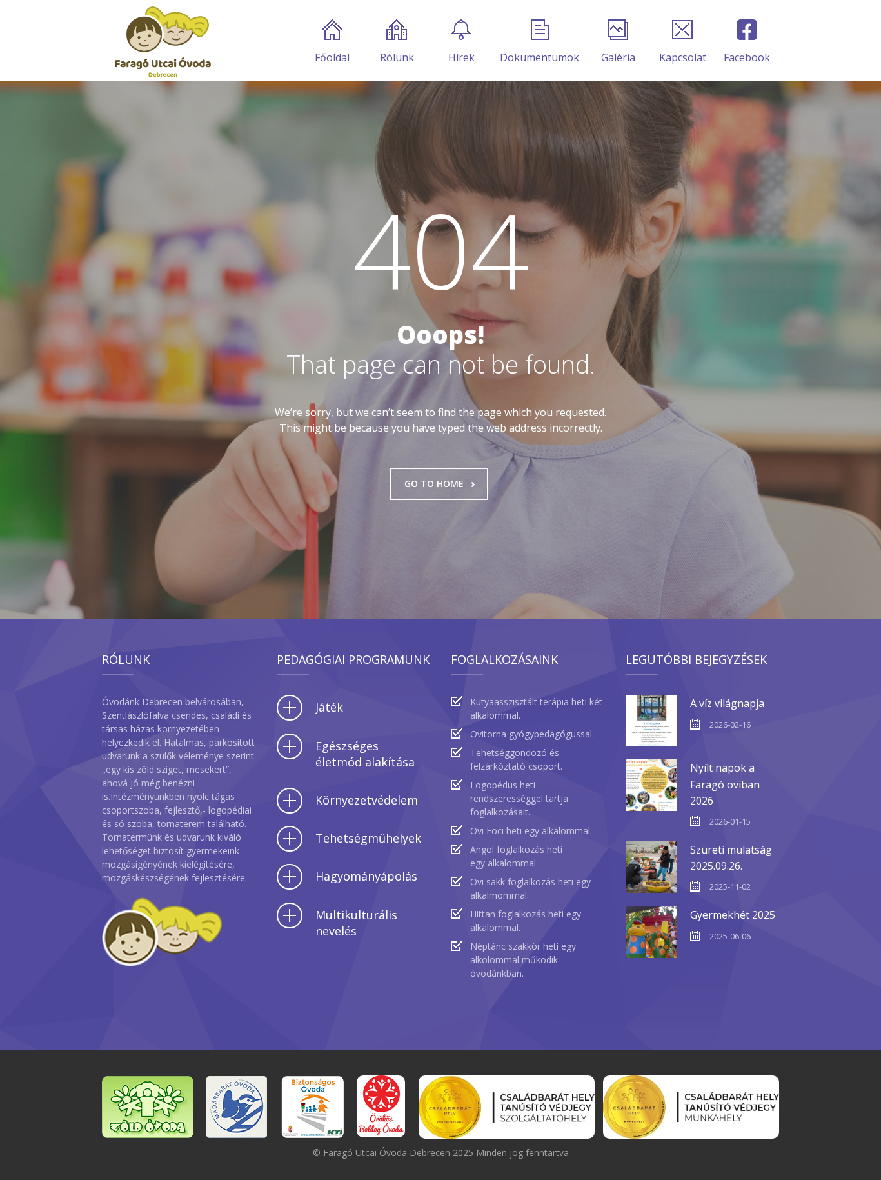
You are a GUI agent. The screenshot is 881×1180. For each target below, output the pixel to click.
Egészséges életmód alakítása (365, 754)
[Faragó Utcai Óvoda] (163, 40)
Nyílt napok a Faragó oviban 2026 (725, 784)
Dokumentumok (539, 57)
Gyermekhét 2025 (732, 915)
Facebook (747, 57)
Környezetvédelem (366, 800)
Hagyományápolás (366, 876)
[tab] (353, 707)
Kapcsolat (682, 57)
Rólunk (397, 57)
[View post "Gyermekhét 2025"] (651, 932)
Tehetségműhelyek (368, 838)
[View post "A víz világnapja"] (651, 720)
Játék (329, 707)
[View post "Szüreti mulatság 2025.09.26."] (651, 867)
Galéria (618, 57)
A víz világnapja (727, 703)
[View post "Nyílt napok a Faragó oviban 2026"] (651, 785)
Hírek (461, 57)
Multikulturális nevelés (356, 923)
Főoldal (332, 57)
